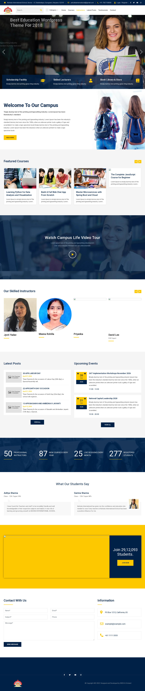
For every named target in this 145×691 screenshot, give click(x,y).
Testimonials (103, 10)
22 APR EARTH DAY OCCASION (36, 388)
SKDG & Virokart (125, 683)
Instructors (80, 10)
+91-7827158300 (105, 3)
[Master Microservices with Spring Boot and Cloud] (55, 178)
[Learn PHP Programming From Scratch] (125, 178)
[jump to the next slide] (141, 52)
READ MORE (10, 137)
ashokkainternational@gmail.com (82, 3)
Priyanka (43, 334)
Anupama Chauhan (118, 334)
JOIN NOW (125, 563)
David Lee (79, 334)
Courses (71, 10)
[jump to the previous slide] (3, 52)
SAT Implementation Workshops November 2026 (110, 373)
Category (53, 10)
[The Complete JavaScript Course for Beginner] (76, 169)
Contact (113, 10)
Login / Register (122, 3)
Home (63, 10)
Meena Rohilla (11, 334)
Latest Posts (91, 10)
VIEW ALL (37, 422)
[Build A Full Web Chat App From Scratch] (20, 178)
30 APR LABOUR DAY (32, 373)
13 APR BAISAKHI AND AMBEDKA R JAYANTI (42, 403)
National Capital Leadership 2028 (103, 398)
